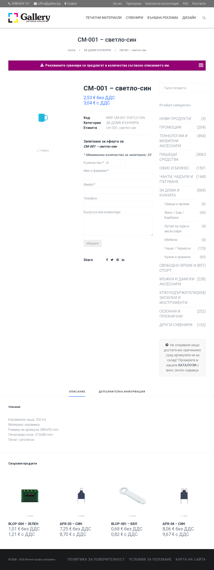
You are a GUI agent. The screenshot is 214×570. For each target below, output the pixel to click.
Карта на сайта (191, 559)
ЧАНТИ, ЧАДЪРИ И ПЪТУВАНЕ (176, 179)
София (72, 3)
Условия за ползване (150, 559)
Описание (77, 391)
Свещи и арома (176, 204)
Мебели (170, 240)
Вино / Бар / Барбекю (174, 215)
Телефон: (91, 198)
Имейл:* (89, 185)
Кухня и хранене (177, 257)
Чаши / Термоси (177, 248)
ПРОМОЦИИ (170, 127)
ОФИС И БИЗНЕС (174, 168)
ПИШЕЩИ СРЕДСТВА (168, 157)
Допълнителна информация (122, 391)
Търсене (201, 88)
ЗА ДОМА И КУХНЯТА (97, 50)
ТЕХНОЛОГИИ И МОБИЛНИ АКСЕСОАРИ (173, 141)
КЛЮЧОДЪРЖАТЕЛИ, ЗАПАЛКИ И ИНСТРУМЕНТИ (177, 297)
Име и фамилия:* (96, 171)
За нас (117, 3)
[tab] (77, 393)
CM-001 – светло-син (107, 39)
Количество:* (94, 163)
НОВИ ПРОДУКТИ (175, 118)
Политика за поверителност (96, 559)
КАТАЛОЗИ (187, 365)
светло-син (127, 128)
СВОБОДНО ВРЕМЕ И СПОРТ (177, 268)
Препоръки (133, 3)
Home (71, 50)
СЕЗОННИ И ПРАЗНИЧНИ (171, 313)
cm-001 (112, 128)
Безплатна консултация (162, 3)
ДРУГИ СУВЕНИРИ (175, 325)
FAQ (185, 3)
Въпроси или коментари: (102, 212)
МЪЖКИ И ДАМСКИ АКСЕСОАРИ (177, 281)
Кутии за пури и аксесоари (176, 228)
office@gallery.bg (49, 3)
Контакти (199, 3)
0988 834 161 (21, 3)
